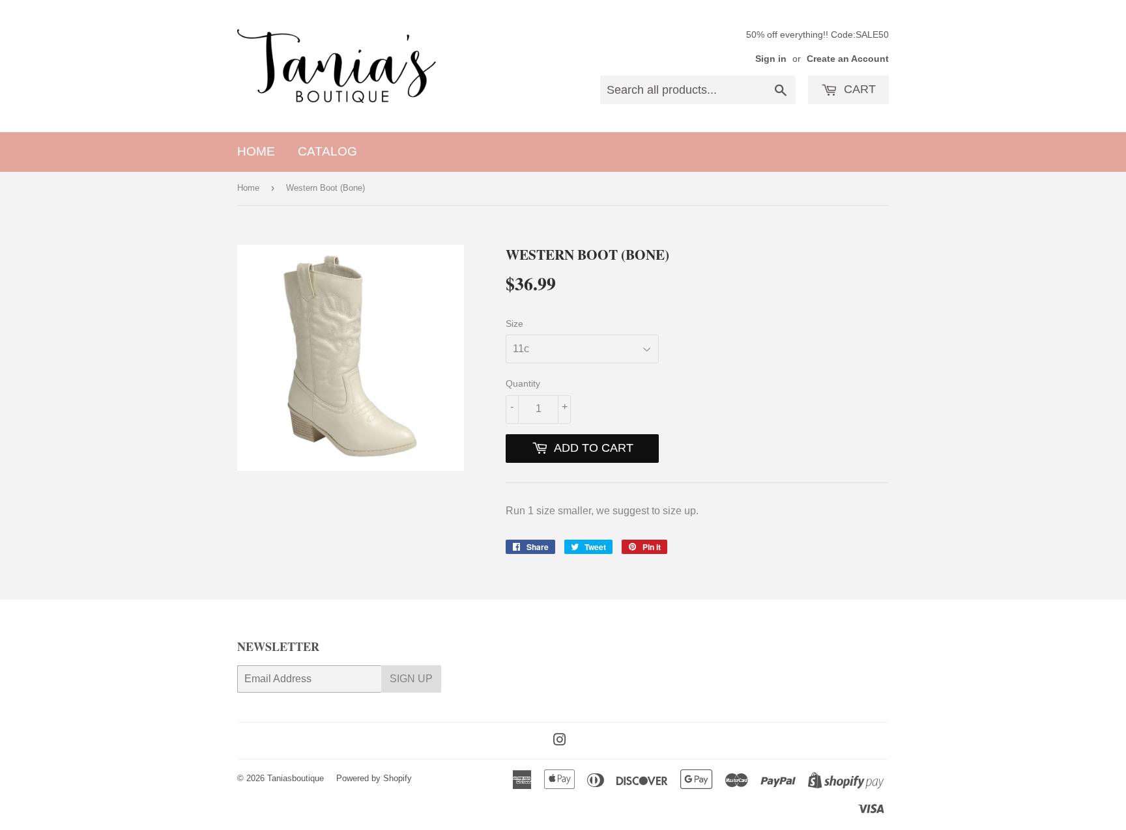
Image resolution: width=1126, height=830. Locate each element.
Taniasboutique (295, 778)
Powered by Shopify (374, 778)
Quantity (523, 383)
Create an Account (848, 59)
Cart (858, 89)
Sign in (771, 59)
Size (514, 323)
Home (256, 151)
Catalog (327, 151)
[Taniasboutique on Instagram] (559, 741)
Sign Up (411, 678)
